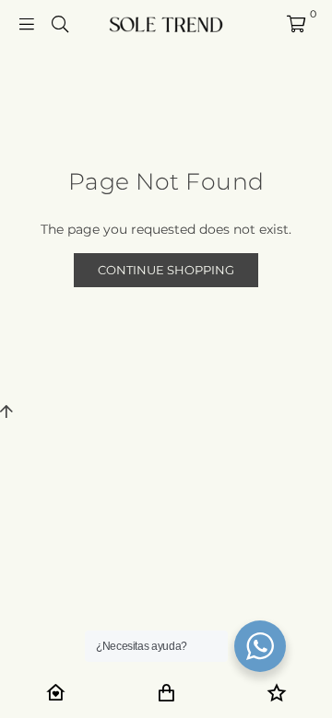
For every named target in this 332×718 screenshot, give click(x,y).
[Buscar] (60, 23)
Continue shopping (166, 269)
